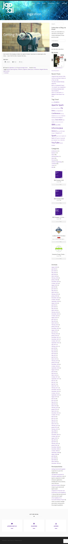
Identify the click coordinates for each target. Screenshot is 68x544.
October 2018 (55, 366)
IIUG (59, 125)
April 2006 (54, 459)
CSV (61, 113)
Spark (54, 135)
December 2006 (55, 447)
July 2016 (54, 398)
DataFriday (54, 117)
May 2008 (54, 431)
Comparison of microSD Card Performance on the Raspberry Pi (59, 492)
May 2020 (54, 351)
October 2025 (55, 283)
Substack (55, 140)
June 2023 (54, 319)
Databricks (54, 115)
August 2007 (54, 438)
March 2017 (54, 386)
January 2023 (55, 326)
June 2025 (54, 288)
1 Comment (5, 73)
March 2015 (54, 411)
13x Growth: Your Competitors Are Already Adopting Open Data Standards (59, 88)
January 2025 (55, 296)
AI (53, 102)
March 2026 (54, 276)
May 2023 (54, 321)
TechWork (54, 163)
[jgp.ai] (8, 13)
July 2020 (54, 348)
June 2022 (54, 332)
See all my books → (56, 70)
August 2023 (54, 317)
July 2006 (54, 456)
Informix (55, 128)
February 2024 (55, 312)
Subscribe (55, 45)
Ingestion (25, 69)
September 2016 (55, 395)
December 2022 (55, 328)
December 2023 (55, 314)
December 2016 (55, 389)
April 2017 (54, 384)
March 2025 (54, 292)
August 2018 (54, 369)
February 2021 (55, 346)
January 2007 (55, 445)
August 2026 (54, 267)
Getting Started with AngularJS (58, 469)
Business (54, 152)
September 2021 (55, 342)
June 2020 (54, 350)
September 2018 (55, 368)
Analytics (56, 102)
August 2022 (54, 330)
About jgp (64, 3)
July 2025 (54, 287)
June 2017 (54, 382)
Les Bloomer (36, 69)
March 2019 (54, 359)
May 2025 (54, 290)
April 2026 (54, 274)
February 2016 (55, 407)
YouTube (55, 142)
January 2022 (55, 335)
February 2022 (55, 333)
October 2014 (55, 414)
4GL (52, 102)
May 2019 (54, 355)
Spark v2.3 (59, 138)
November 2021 (55, 339)
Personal (54, 160)
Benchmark (54, 108)
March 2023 (54, 323)
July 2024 (54, 305)
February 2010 (55, 429)
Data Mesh (58, 120)
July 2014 (54, 416)
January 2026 (55, 279)
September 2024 (55, 301)
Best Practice (58, 108)
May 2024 (54, 308)
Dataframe (63, 115)
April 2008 (54, 432)
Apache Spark (10, 69)
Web (62, 140)
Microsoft (58, 131)
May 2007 (54, 440)
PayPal (63, 131)
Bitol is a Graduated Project (58, 85)
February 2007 (55, 443)
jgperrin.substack (12, 526)
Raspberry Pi (59, 133)
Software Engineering (56, 161)
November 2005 (55, 463)
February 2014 (55, 425)
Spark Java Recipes (56, 485)
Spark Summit (6, 71)
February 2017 (55, 387)
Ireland (29, 69)
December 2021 (55, 337)
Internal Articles (55, 156)
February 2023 (55, 324)
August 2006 (54, 454)
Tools (58, 140)
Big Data (15, 69)
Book (56, 110)
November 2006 (55, 449)
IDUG (56, 125)
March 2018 (54, 375)
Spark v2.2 (54, 138)
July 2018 (54, 371)
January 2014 (55, 427)
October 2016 (55, 393)
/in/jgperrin (34, 526)
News (34, 67)
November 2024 (55, 297)
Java (32, 69)
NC (61, 131)
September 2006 (55, 452)
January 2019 (55, 362)
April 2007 (54, 441)
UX (60, 140)
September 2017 (55, 378)
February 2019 (55, 360)
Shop (58, 3)
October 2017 (55, 377)
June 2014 (54, 418)
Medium (54, 131)
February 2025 (55, 294)
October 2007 (55, 436)
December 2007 (55, 434)
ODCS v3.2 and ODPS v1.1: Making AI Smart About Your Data (58, 94)
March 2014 (54, 423)
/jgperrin (56, 526)
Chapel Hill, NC (60, 110)
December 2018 (55, 364)
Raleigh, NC (53, 133)
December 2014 (55, 413)
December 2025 (55, 281)
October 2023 (55, 315)
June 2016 (54, 400)
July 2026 (54, 269)
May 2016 (54, 402)
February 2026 (55, 278)
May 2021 (54, 344)
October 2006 (55, 450)
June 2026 (54, 270)
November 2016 (55, 391)
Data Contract (58, 115)
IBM (53, 124)
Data (63, 113)
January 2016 (55, 409)
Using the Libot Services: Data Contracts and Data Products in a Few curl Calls (59, 78)
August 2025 (54, 285)
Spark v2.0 (64, 136)
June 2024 (54, 306)
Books (43, 3)
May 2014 (54, 420)
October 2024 (55, 299)
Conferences (51, 3)
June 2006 (54, 458)
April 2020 (54, 353)
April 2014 (54, 422)
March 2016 (54, 405)
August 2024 (54, 303)
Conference (20, 69)
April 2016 (54, 404)
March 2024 (54, 310)
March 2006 (54, 461)
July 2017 (54, 380)
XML (64, 140)
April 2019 (54, 357)
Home (33, 3)
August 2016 (54, 396)
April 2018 (54, 373)
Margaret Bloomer (44, 69)
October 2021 (55, 341)
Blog (38, 3)
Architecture (54, 151)
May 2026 (54, 272)
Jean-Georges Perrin (23, 67)
